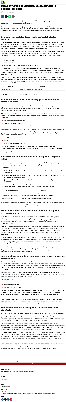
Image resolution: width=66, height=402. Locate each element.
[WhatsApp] (9, 16)
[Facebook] (2, 16)
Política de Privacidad (6, 389)
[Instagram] (8, 399)
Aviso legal (3, 388)
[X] (6, 16)
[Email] (13, 16)
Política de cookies (5, 386)
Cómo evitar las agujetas (7, 352)
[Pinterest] (11, 399)
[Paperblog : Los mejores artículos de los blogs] (1, 393)
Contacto (3, 391)
